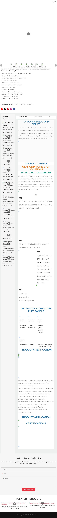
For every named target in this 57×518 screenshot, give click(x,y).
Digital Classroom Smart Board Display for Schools (8, 154)
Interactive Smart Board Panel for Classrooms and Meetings (8, 175)
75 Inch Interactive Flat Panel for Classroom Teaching (8, 128)
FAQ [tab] (50, 116)
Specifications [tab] (38, 116)
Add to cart (7, 132)
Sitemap (37, 515)
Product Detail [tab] (23, 116)
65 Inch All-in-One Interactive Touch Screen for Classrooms (9, 141)
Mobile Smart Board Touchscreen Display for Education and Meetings (8, 188)
